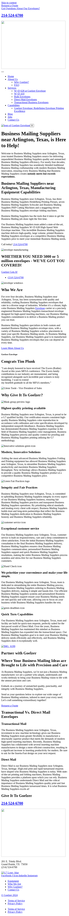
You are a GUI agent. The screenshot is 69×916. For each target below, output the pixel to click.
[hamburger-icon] (2, 71)
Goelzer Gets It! (9, 272)
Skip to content (9, 2)
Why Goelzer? (21, 82)
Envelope (40, 308)
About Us (13, 79)
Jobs (10, 117)
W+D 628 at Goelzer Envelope (30, 90)
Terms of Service (16, 900)
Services (12, 88)
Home (11, 76)
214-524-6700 (12, 15)
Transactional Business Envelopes (31, 102)
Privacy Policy (15, 903)
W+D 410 (19, 93)
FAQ (16, 85)
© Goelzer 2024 (9, 895)
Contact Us (13, 119)
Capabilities (14, 105)
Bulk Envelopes (22, 96)
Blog (10, 114)
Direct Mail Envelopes (25, 99)
